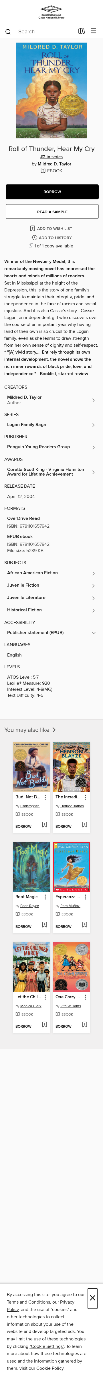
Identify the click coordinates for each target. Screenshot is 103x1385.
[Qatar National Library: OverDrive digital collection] (51, 12)
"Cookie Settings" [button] (46, 1346)
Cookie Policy (50, 1368)
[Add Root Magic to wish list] (44, 925)
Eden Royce (29, 906)
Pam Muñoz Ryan (72, 906)
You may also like (27, 730)
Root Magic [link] (26, 897)
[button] (52, 191)
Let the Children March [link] (28, 997)
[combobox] (39, 32)
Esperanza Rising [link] (69, 897)
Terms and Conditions (28, 1302)
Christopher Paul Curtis (32, 806)
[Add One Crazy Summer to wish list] (84, 1025)
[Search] (8, 31)
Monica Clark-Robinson (32, 1006)
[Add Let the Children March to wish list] (44, 1025)
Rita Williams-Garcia (72, 1006)
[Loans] (81, 32)
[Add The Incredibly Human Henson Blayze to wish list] (84, 825)
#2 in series (51, 157)
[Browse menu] (93, 31)
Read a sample (52, 212)
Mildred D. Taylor (54, 164)
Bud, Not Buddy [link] (28, 797)
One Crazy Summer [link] (69, 997)
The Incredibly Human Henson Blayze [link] (69, 797)
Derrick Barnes (72, 806)
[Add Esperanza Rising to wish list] (84, 925)
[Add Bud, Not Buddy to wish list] (44, 825)
